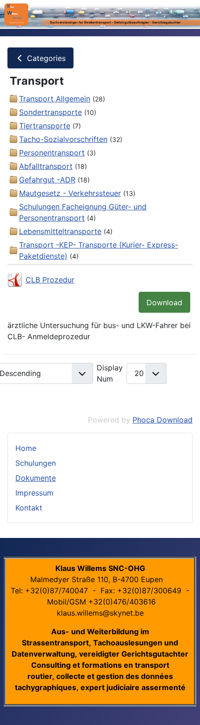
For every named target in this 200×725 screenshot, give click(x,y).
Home (25, 448)
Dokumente (35, 478)
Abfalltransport (46, 166)
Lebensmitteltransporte (60, 231)
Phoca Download (163, 419)
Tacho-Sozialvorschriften (63, 139)
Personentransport (52, 152)
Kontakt (28, 507)
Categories (45, 58)
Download (164, 302)
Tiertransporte (44, 125)
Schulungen (35, 463)
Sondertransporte (50, 112)
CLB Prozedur (50, 279)
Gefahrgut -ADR (47, 179)
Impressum (34, 492)
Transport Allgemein (54, 98)
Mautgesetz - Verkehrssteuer (70, 193)
